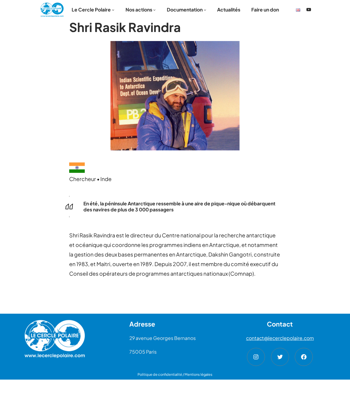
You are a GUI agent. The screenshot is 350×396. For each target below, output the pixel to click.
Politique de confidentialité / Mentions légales (175, 374)
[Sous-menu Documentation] (205, 9)
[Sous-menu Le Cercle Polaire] (113, 9)
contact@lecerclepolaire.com (280, 338)
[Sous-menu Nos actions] (154, 9)
